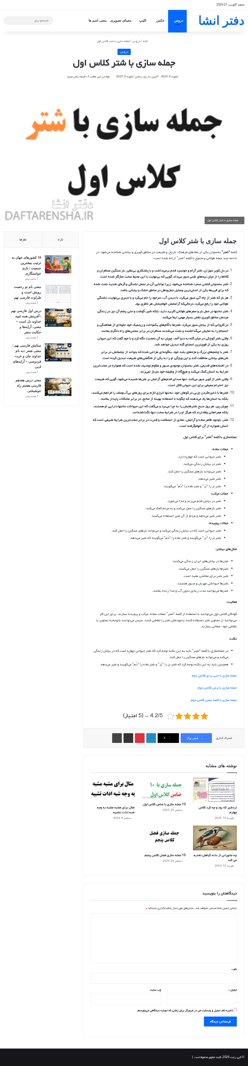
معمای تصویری (121, 20)
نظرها (23, 239)
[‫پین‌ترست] (140, 738)
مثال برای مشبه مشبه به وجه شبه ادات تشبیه (116, 810)
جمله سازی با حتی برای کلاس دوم (214, 675)
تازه (60, 239)
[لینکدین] (151, 738)
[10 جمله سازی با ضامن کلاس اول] (164, 788)
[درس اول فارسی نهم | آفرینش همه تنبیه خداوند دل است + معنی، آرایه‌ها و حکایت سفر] (58, 318)
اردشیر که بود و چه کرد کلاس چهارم (218, 810)
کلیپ (143, 20)
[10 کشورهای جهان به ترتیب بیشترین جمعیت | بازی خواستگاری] (58, 264)
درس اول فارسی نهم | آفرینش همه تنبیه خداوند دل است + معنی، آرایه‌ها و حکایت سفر (26, 321)
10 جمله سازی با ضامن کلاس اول (164, 804)
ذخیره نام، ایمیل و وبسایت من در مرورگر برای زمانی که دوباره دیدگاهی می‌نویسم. (185, 1010)
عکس (160, 20)
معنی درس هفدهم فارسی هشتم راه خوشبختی (28, 385)
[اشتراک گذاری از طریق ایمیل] (128, 738)
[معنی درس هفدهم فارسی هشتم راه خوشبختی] (58, 387)
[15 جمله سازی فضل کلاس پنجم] (164, 838)
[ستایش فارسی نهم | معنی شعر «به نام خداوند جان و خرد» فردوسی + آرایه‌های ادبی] (58, 352)
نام (234, 969)
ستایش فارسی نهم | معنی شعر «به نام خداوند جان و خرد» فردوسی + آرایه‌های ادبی (27, 356)
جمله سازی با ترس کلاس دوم (217, 688)
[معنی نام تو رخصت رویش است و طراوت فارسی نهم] (58, 294)
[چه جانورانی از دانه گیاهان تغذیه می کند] (215, 838)
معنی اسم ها (98, 20)
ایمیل (232, 989)
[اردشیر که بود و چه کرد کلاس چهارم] (215, 790)
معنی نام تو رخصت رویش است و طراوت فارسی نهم (27, 292)
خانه (145, 41)
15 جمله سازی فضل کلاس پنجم (165, 855)
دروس (178, 20)
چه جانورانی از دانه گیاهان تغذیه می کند (215, 858)
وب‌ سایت (155, 989)
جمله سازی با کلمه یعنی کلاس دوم (214, 700)
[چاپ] (117, 738)
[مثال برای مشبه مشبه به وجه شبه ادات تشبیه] (113, 790)
